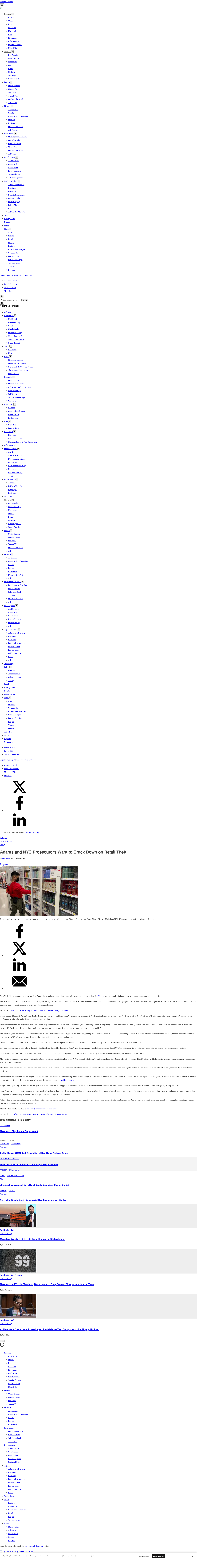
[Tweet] (19, 955)
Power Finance (10, 747)
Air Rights (12, 452)
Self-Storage (13, 394)
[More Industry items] (12, 14)
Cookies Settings (144, 1556)
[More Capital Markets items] (19, 181)
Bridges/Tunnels (15, 486)
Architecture (13, 161)
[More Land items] (9, 421)
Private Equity (14, 201)
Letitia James (25, 1114)
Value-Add (12, 147)
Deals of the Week (15, 99)
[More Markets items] (12, 51)
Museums (12, 469)
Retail (10, 24)
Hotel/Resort (13, 414)
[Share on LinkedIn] (19, 972)
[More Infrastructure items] (17, 479)
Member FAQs (10, 287)
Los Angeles (13, 55)
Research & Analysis (17, 249)
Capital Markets (11, 181)
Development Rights (16, 459)
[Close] (192, 1556)
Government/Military (17, 466)
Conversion (13, 167)
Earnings (12, 188)
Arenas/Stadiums (15, 455)
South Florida (14, 79)
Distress (11, 120)
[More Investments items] (15, 133)
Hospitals (12, 435)
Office (11, 21)
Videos (11, 266)
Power (6, 225)
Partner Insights (14, 256)
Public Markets (14, 205)
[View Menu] (2, 4)
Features (11, 246)
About (6, 1523)
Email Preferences (11, 284)
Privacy (36, 832)
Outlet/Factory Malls (17, 363)
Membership (13, 1527)
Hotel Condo (13, 329)
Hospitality (13, 31)
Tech (6, 215)
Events (7, 222)
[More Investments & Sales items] (22, 582)
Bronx (10, 68)
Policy (11, 242)
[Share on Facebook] (19, 939)
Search (25, 300)
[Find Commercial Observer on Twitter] (19, 794)
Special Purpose (15, 44)
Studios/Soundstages (16, 397)
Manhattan (12, 62)
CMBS (11, 113)
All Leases (12, 102)
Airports (11, 483)
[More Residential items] (15, 315)
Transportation (14, 263)
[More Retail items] (10, 356)
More (6, 229)
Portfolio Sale (14, 140)
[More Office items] (10, 346)
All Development (15, 178)
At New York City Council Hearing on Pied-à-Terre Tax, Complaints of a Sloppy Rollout (49, 1329)
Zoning (11, 680)
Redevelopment (14, 171)
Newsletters (9, 742)
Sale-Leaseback (14, 143)
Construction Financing (18, 116)
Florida (3, 1179)
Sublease (12, 92)
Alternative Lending (16, 184)
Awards (11, 232)
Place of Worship (15, 472)
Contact (7, 735)
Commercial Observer (34, 1546)
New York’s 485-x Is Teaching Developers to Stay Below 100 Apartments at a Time (47, 1284)
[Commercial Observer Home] (9, 8)
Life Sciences (13, 41)
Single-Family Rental (17, 336)
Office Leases (14, 85)
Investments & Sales (12, 581)
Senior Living (14, 343)
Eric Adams (14, 1114)
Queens (11, 65)
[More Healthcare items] (14, 432)
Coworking (12, 350)
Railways (12, 493)
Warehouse (12, 401)
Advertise (8, 732)
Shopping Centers (15, 360)
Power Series (9, 694)
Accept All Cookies (158, 1556)
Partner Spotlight (15, 259)
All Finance (13, 130)
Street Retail (13, 373)
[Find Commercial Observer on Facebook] (19, 810)
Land (10, 34)
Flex (10, 353)
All (9, 551)
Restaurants (13, 418)
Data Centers (13, 380)
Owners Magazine (11, 754)
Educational (13, 462)
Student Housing (15, 333)
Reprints (7, 738)
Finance (7, 106)
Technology (9, 663)
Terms (28, 832)
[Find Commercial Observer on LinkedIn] (19, 827)
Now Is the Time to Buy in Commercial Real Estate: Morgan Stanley (39, 1010)
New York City (14, 58)
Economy (12, 191)
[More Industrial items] (13, 377)
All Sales (12, 154)
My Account (19, 275)
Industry (7, 312)
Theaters (11, 476)
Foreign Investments (16, 195)
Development (9, 157)
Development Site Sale (17, 137)
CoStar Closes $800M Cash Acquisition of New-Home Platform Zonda (34, 1152)
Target (101, 996)
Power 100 (8, 751)
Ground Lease (14, 89)
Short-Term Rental (16, 339)
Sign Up (10, 275)
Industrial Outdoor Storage (19, 387)
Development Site (15, 1431)
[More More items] (10, 229)
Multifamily (13, 319)
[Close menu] (2, 303)
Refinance (12, 123)
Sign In (3, 275)
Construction (13, 164)
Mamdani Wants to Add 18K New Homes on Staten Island (32, 1239)
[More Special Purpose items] (18, 449)
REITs (10, 208)
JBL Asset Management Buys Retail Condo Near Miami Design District (34, 1184)
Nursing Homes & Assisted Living (22, 442)
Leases (7, 82)
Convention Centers (16, 411)
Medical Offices (15, 438)
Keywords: (4, 1114)
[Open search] (2, 296)
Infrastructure (10, 479)
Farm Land (12, 425)
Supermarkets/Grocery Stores (20, 367)
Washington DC (14, 75)
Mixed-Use (13, 48)
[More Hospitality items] (14, 404)
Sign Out (28, 275)
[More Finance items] (12, 106)
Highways (12, 489)
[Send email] (19, 988)
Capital (7, 1465)
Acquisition (13, 109)
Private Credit (14, 198)
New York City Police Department (47, 1114)
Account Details (11, 281)
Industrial (12, 27)
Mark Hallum (6, 859)
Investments (9, 133)
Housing (11, 670)
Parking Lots (13, 428)
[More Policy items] (10, 667)
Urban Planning (14, 677)
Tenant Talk (13, 96)
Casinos (11, 408)
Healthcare (12, 38)
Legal (10, 239)
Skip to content (6, 2)
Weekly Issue (9, 219)
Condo (11, 326)
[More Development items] (16, 157)
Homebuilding (14, 322)
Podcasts (11, 270)
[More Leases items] (11, 82)
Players (11, 236)
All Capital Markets (16, 212)
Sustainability (14, 174)
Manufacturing (14, 390)
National (11, 72)
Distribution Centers (16, 384)
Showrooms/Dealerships (18, 370)
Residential (13, 17)
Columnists (13, 253)
